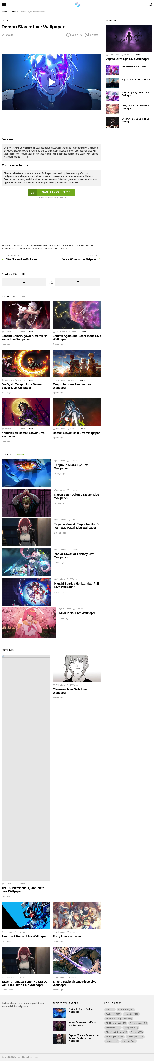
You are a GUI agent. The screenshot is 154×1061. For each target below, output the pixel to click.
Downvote (77, 282)
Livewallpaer (139, 1023)
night (57, 245)
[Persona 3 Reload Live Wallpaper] (26, 915)
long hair (131, 1028)
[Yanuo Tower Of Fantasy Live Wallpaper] (26, 562)
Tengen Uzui (10, 248)
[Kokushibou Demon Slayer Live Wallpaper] (26, 412)
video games (115, 1037)
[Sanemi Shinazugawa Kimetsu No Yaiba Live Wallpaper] (26, 315)
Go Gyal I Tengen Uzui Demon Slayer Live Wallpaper (22, 386)
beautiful (132, 1014)
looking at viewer (117, 1032)
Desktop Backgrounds (119, 1018)
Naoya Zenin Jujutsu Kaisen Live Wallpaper (83, 1023)
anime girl (114, 1014)
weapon (37, 248)
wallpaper (136, 1037)
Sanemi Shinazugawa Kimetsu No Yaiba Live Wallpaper (25, 337)
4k (110, 1009)
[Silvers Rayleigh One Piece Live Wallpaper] (77, 960)
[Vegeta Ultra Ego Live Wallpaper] (129, 38)
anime (6, 245)
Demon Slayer (21, 245)
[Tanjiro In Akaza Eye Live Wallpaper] (26, 473)
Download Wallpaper (56, 192)
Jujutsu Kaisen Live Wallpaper (137, 79)
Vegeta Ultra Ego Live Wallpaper (127, 59)
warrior (25, 248)
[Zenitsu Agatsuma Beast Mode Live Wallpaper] (77, 315)
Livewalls (113, 1028)
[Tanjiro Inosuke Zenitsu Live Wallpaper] (77, 363)
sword (67, 245)
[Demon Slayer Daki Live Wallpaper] (77, 412)
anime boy (127, 1009)
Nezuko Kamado (41, 245)
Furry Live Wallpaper (67, 936)
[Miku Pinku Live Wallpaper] (29, 622)
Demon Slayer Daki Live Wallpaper (76, 433)
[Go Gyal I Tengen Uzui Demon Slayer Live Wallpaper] (26, 363)
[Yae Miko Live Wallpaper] (112, 70)
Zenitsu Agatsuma (56, 248)
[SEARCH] (150, 5)
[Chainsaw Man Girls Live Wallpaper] (77, 668)
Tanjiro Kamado (83, 245)
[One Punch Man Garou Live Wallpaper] (112, 122)
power (137, 1032)
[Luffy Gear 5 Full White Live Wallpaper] (112, 109)
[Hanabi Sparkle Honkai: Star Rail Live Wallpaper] (26, 592)
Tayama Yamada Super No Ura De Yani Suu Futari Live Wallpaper (77, 526)
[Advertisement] (56, 46)
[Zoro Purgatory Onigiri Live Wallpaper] (112, 96)
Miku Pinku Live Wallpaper (77, 613)
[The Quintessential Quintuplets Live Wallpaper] (26, 768)
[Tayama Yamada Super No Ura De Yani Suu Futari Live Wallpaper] (26, 532)
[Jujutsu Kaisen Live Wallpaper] (112, 83)
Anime (32, 332)
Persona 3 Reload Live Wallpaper (24, 936)
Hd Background (116, 1023)
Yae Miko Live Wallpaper (134, 66)
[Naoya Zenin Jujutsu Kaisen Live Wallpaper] (26, 503)
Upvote (24, 282)
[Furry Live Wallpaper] (77, 915)
